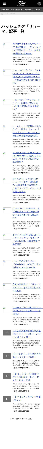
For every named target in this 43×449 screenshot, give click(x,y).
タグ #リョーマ (11, 13)
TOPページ (5, 9)
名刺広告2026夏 (16, 9)
